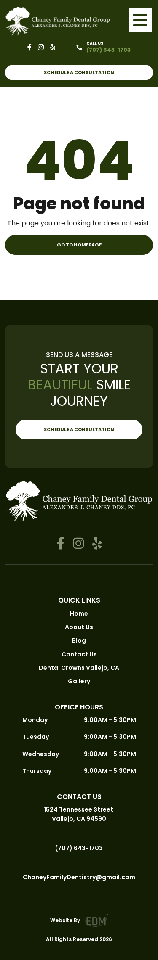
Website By (65, 920)
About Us (79, 627)
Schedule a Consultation (79, 72)
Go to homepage (79, 244)
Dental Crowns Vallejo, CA (79, 668)
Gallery (79, 681)
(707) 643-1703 (79, 848)
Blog (79, 640)
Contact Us (79, 654)
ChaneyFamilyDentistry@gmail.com (79, 877)
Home (79, 613)
